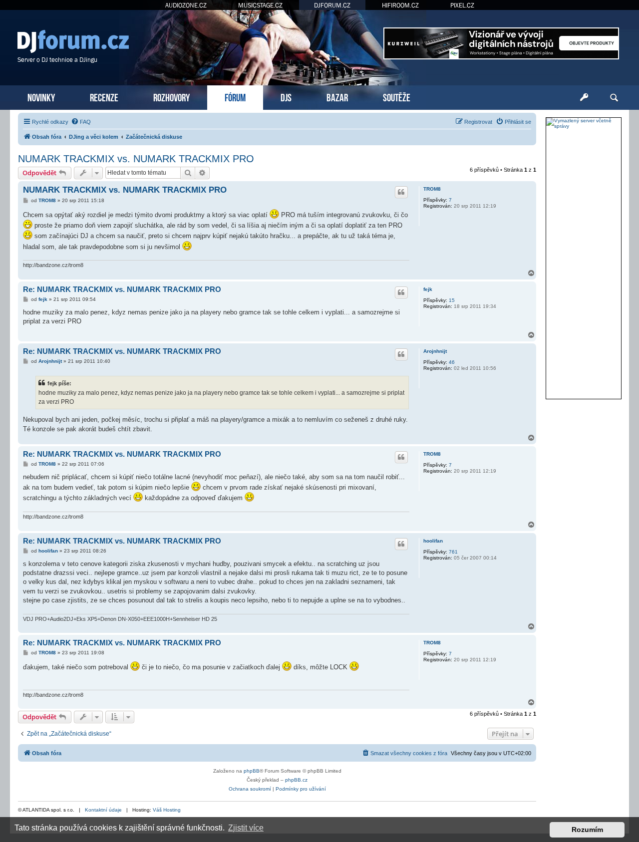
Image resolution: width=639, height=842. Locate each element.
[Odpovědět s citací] (401, 192)
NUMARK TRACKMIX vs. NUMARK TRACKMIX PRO (136, 158)
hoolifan (433, 541)
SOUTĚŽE (396, 96)
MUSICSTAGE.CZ (260, 5)
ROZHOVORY (171, 96)
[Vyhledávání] (614, 97)
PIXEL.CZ (462, 5)
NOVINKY (41, 96)
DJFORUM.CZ (332, 5)
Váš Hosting (167, 810)
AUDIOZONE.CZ (186, 5)
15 (452, 300)
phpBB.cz (296, 780)
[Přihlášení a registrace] (584, 97)
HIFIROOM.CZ (400, 5)
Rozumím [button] (587, 830)
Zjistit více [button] (246, 828)
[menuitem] (81, 122)
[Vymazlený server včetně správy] (583, 123)
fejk (427, 289)
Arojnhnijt (435, 351)
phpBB (252, 771)
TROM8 (432, 189)
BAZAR (337, 96)
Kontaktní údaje (103, 810)
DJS (286, 96)
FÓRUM (235, 96)
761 (453, 552)
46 (452, 362)
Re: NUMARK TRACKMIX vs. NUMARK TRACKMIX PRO (122, 289)
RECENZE (104, 96)
